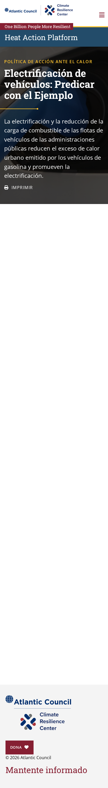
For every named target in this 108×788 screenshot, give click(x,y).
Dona (16, 747)
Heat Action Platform (41, 37)
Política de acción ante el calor (48, 62)
